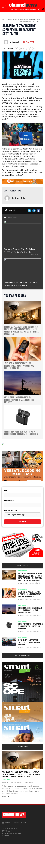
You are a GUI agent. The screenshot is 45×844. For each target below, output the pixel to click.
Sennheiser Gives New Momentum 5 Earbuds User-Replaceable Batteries (30, 626)
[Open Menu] (3, 6)
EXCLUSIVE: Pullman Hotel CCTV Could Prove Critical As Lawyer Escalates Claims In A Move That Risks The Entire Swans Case (30, 577)
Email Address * (9, 500)
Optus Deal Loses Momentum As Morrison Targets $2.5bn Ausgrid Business (30, 610)
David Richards (35, 583)
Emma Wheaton (35, 599)
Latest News (12, 19)
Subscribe (22, 522)
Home (4, 19)
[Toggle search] (7, 6)
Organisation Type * (11, 510)
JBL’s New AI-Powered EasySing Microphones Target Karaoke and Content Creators (30, 594)
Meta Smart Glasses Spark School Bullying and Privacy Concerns (29, 642)
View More (7, 663)
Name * (6, 490)
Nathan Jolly (18, 198)
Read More (7, 797)
